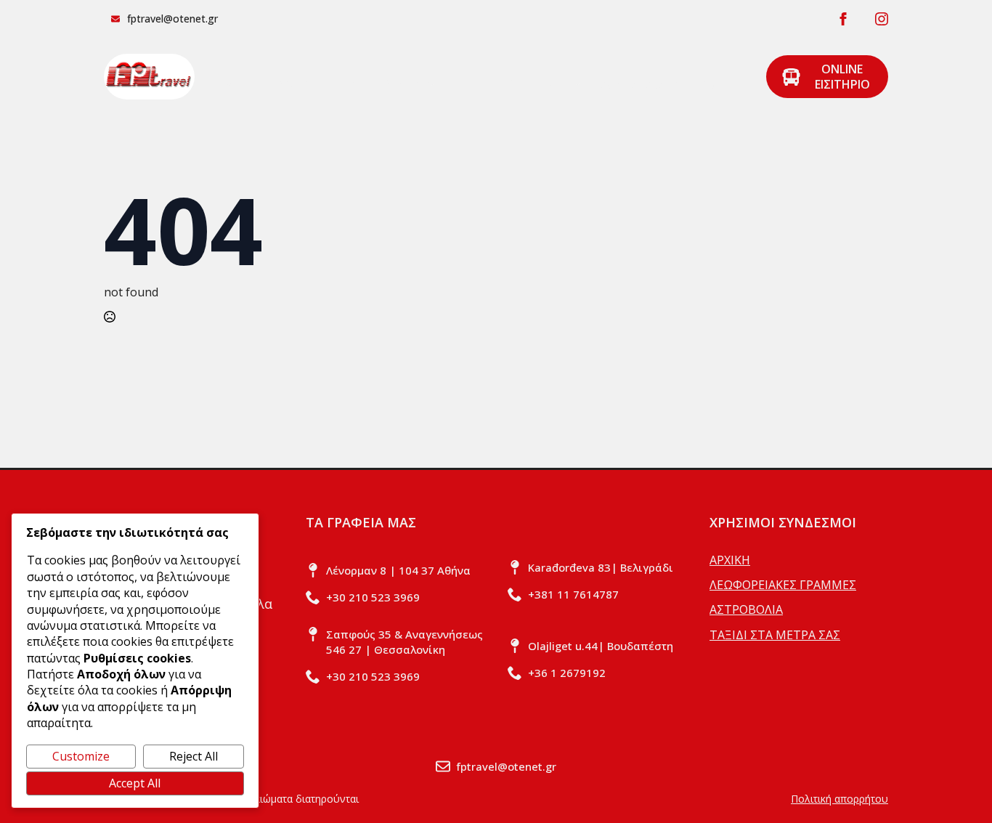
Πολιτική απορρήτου (839, 799)
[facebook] (843, 18)
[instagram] (881, 18)
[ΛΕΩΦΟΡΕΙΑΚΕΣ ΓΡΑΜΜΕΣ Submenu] (429, 77)
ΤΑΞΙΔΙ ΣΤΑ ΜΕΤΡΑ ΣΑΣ (775, 635)
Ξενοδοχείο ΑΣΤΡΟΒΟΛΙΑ (668, 84)
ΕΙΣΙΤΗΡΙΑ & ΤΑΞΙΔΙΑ (507, 84)
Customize (81, 756)
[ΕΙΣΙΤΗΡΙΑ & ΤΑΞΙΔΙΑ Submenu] (574, 77)
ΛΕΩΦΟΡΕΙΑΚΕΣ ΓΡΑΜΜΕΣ (343, 84)
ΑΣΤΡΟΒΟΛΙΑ (746, 609)
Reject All (193, 756)
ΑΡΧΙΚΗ (231, 84)
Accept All (134, 783)
